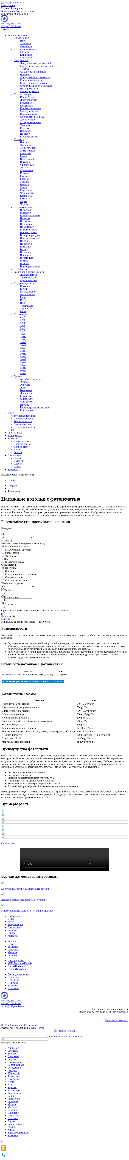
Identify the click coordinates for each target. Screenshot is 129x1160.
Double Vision (27, 97)
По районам (20, 269)
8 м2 (22, 328)
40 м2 (23, 359)
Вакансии (19, 461)
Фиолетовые (27, 164)
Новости (18, 463)
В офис (24, 260)
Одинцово (13, 1112)
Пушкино (13, 1118)
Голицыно (13, 1056)
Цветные (25, 142)
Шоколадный (27, 159)
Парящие (25, 74)
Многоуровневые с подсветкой (36, 66)
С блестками (27, 410)
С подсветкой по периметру (35, 77)
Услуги (11, 413)
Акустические (27, 119)
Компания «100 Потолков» (23, 1025)
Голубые (24, 184)
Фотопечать (26, 145)
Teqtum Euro (26, 305)
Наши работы (15, 435)
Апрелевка (13, 1048)
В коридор (25, 252)
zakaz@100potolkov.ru (12, 1006)
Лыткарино (16, 8)
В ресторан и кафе (30, 266)
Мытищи (12, 1107)
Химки (11, 1129)
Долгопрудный (16, 1064)
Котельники (14, 1090)
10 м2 (23, 334)
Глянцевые (26, 54)
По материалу (21, 38)
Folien (23, 311)
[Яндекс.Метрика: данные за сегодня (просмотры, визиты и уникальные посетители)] (64, 1030)
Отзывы (18, 458)
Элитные (25, 384)
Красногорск (14, 1093)
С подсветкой (21, 60)
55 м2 (23, 367)
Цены (11, 429)
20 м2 (23, 348)
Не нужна (10, 568)
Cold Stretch (26, 401)
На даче (24, 241)
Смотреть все (8, 843)
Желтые (24, 167)
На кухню (13, 982)
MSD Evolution (28, 291)
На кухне (25, 218)
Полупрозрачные (29, 88)
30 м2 (23, 353)
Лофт (23, 387)
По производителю (24, 283)
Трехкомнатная (28, 277)
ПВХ (23, 40)
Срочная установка (24, 418)
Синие (23, 187)
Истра (11, 1081)
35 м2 (23, 356)
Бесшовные (26, 102)
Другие (18, 376)
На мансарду (27, 226)
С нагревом (26, 398)
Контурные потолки (16, 580)
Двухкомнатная (28, 274)
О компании (14, 455)
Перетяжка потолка (24, 427)
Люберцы (13, 1101)
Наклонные (26, 131)
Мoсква (12, 1104)
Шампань (25, 162)
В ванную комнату (30, 215)
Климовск (13, 1135)
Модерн (24, 404)
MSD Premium (27, 294)
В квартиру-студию (30, 235)
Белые (23, 156)
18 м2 (23, 345)
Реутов (11, 1121)
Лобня (11, 1096)
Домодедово (14, 1067)
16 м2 (23, 342)
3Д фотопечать (28, 147)
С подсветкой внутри (31, 80)
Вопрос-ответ (21, 446)
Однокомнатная (28, 280)
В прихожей (26, 255)
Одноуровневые (28, 114)
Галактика (25, 153)
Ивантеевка (14, 1079)
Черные (24, 204)
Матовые (25, 52)
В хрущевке (26, 221)
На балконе (26, 243)
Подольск (13, 1115)
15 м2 (23, 339)
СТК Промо (37, 1028)
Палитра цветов (22, 444)
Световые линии (14, 577)
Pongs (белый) (12, 552)
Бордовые (25, 179)
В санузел (25, 210)
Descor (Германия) (17, 969)
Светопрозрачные (29, 91)
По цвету (19, 139)
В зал (23, 249)
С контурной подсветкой (33, 83)
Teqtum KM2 (27, 308)
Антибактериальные (31, 379)
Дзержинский (15, 1062)
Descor (23, 300)
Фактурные (26, 57)
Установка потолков (24, 415)
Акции (17, 449)
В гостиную (26, 257)
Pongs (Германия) (17, 966)
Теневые (24, 69)
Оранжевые (26, 170)
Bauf (22, 303)
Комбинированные (30, 108)
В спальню (26, 224)
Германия (25, 286)
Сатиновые (26, 46)
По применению (23, 207)
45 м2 (23, 362)
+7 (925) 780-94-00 (11, 26)
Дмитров (12, 1070)
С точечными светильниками (36, 85)
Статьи (17, 466)
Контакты (13, 469)
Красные (25, 173)
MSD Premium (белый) (17, 546)
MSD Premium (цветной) (18, 549)
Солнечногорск (16, 1124)
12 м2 (23, 336)
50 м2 (23, 365)
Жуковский (14, 1073)
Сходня (11, 1127)
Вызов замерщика (25, 11)
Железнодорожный (18, 1132)
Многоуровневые (29, 111)
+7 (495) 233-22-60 (11, 23)
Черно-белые (27, 193)
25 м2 (23, 351)
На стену (25, 133)
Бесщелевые (26, 105)
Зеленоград (14, 1076)
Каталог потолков (17, 35)
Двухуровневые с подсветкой (36, 63)
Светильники (15, 432)
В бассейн (25, 246)
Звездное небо (27, 150)
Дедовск (12, 1059)
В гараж (24, 263)
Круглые (24, 128)
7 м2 (22, 325)
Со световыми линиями (33, 71)
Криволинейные (29, 136)
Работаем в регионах (116, 1020)
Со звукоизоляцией (30, 122)
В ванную (13, 985)
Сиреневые (26, 190)
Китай (23, 288)
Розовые (24, 176)
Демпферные (27, 393)
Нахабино (13, 1110)
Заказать (5, 619)
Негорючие (26, 390)
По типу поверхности (25, 49)
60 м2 (23, 370)
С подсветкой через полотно (20, 574)
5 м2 (22, 320)
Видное (12, 1053)
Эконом (24, 382)
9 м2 (22, 331)
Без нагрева (26, 396)
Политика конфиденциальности (64, 1036)
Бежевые (25, 198)
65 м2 (23, 373)
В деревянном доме (30, 238)
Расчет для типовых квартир (29, 272)
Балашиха (13, 1050)
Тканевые (25, 43)
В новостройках (28, 232)
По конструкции (23, 94)
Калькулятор (8, 5)
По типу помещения (18, 974)
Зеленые (24, 181)
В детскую (25, 212)
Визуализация (21, 441)
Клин (10, 1084)
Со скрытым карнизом (32, 116)
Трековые (25, 125)
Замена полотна (22, 424)
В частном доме (28, 229)
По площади (20, 314)
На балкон (13, 988)
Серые (23, 201)
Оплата (18, 452)
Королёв (12, 1087)
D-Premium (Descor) (15, 562)
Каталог (12, 941)
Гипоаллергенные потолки (34, 407)
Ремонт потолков (23, 421)
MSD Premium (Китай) (20, 963)
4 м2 (22, 317)
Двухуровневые (28, 100)
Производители (16, 960)
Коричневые (27, 195)
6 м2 (22, 322)
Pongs (23, 297)
